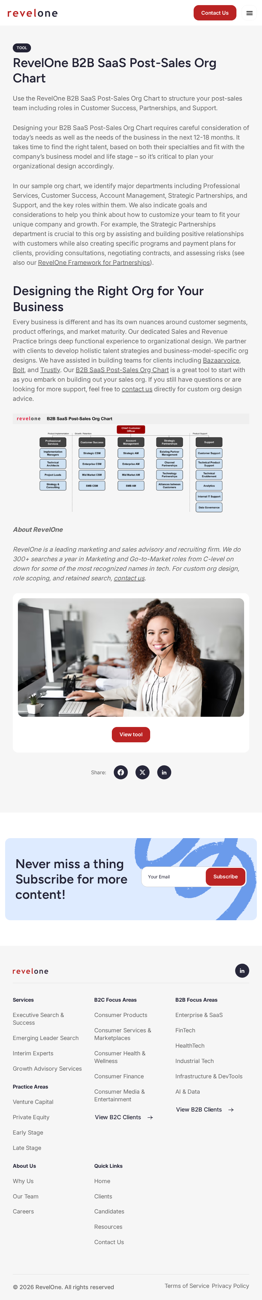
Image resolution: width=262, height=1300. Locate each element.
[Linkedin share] (164, 772)
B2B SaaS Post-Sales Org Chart (122, 370)
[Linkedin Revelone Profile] (242, 971)
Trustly (50, 370)
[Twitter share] (142, 772)
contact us (137, 389)
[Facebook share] (121, 772)
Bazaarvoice (221, 360)
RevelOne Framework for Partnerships (94, 262)
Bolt (18, 370)
